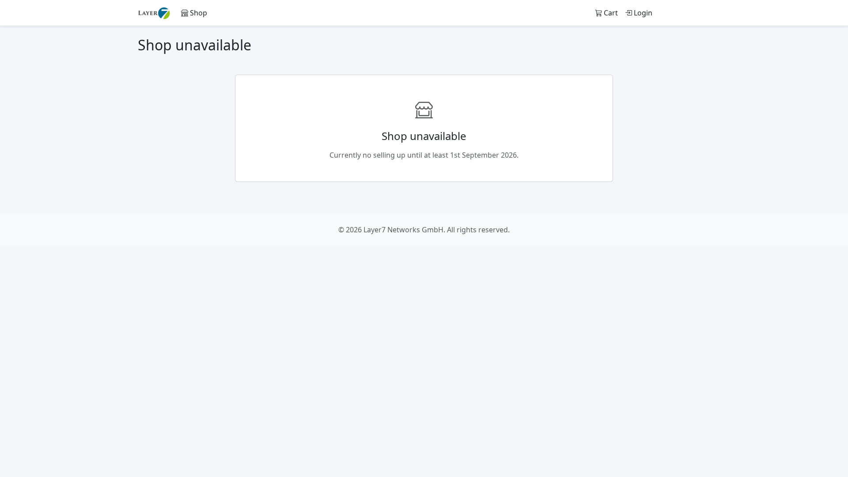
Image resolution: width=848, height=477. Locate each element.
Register (688, 13)
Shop (197, 13)
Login (642, 13)
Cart (610, 13)
